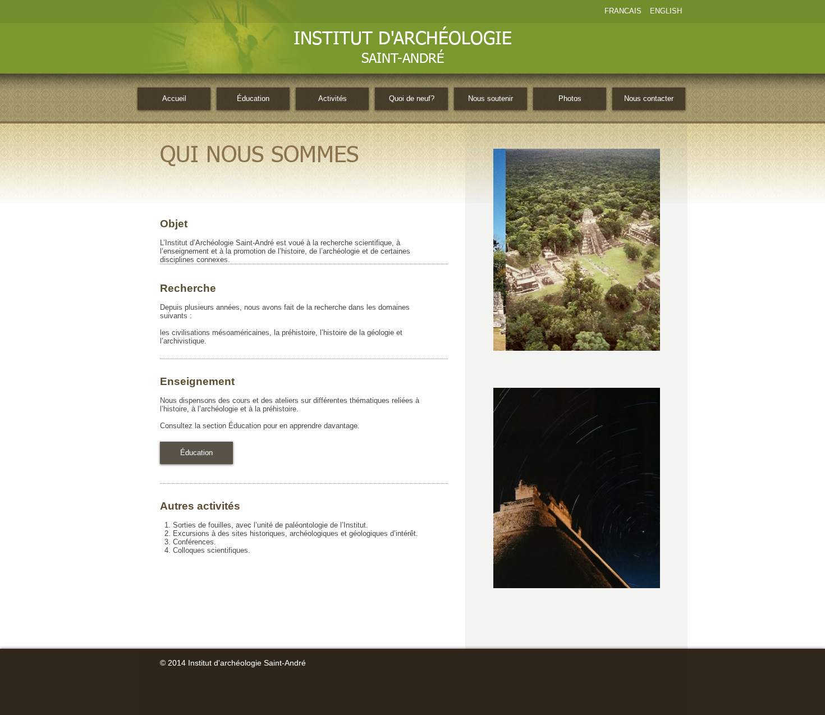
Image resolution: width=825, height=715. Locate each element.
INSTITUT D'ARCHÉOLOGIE (403, 39)
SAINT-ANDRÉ (402, 59)
